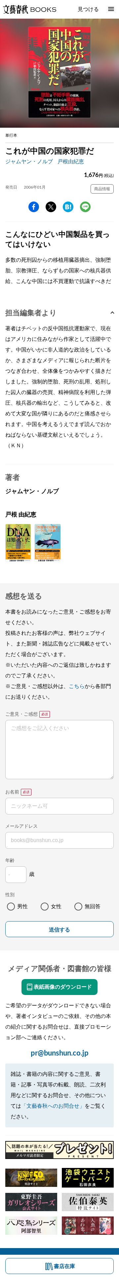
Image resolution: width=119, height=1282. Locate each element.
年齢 (10, 860)
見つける (88, 9)
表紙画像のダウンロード (63, 987)
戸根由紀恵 (71, 161)
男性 (22, 906)
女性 (56, 906)
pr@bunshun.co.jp (60, 1053)
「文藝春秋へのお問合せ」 (53, 1106)
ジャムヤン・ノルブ (29, 161)
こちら (77, 686)
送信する (59, 929)
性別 (10, 895)
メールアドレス (21, 826)
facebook (33, 207)
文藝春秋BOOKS (29, 9)
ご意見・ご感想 (21, 714)
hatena (68, 207)
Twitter (51, 207)
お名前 (12, 792)
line (85, 207)
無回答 (92, 906)
